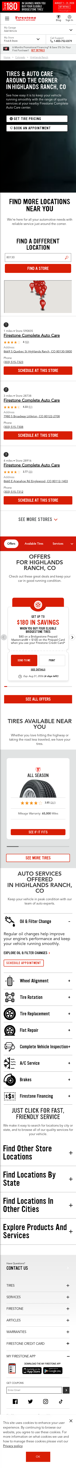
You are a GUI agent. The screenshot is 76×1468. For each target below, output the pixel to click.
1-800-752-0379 (63, 41)
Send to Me (24, 660)
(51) (30, 407)
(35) (30, 472)
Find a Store (66, 257)
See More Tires (38, 858)
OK (38, 1456)
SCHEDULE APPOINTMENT (23, 963)
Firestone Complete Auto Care (32, 336)
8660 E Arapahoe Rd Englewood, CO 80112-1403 (36, 481)
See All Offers (38, 699)
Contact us (17, 1268)
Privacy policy (13, 1446)
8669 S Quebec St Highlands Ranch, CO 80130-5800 (38, 351)
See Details (38, 670)
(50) (27, 342)
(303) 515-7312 (13, 491)
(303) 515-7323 (13, 362)
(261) (53, 803)
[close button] (71, 1421)
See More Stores (35, 519)
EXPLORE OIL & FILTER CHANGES (25, 952)
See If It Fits (38, 832)
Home (7, 57)
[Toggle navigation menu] (72, 543)
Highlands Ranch (39, 57)
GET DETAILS (38, 50)
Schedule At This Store (38, 370)
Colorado (20, 57)
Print (52, 660)
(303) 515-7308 (13, 427)
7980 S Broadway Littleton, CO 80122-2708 (32, 416)
